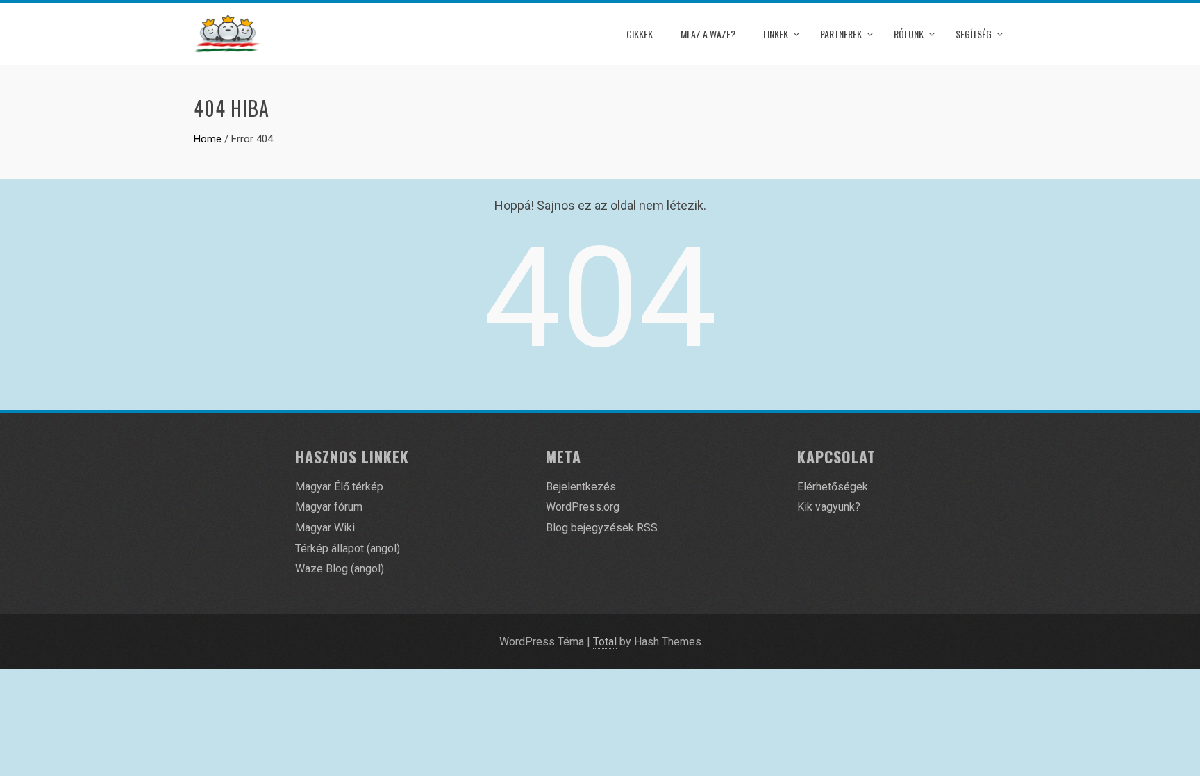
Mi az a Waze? (708, 33)
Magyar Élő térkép (339, 486)
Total (605, 641)
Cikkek (639, 33)
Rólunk (909, 33)
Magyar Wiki (325, 527)
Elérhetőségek (832, 486)
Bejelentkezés (581, 486)
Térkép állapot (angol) (347, 548)
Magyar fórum (328, 506)
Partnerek (841, 33)
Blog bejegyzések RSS (602, 527)
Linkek (775, 33)
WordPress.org (582, 506)
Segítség (974, 33)
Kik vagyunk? (828, 506)
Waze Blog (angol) (339, 568)
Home (208, 139)
